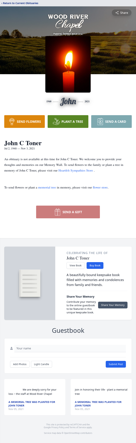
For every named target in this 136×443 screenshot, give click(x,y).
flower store (100, 187)
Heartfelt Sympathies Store (76, 170)
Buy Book (95, 265)
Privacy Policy (58, 427)
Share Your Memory (112, 305)
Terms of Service (77, 427)
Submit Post (116, 364)
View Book (75, 265)
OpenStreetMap (72, 433)
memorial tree (47, 187)
